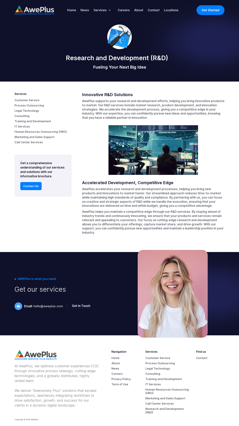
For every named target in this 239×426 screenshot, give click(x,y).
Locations (171, 10)
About (138, 10)
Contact (154, 10)
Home (71, 10)
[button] (103, 10)
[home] (34, 10)
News (84, 10)
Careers (124, 10)
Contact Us (31, 186)
